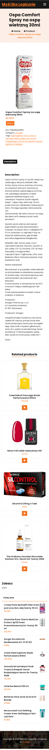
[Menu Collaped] (44, 4)
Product (30, 31)
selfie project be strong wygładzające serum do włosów (20, 140)
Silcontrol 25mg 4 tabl (24, 503)
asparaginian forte (19, 135)
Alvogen (19, 132)
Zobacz (10, 123)
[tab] (10, 162)
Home (16, 31)
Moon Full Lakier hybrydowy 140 (24, 450)
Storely (26, 742)
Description (10, 161)
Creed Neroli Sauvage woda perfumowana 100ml (24, 396)
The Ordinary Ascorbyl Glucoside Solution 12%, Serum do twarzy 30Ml (24, 557)
